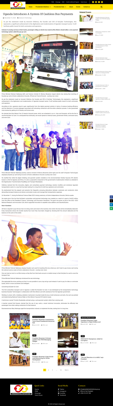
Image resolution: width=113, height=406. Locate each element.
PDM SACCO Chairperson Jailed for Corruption (92, 339)
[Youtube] (96, 2)
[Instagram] (99, 2)
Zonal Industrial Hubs (38, 317)
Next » (67, 370)
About (71, 7)
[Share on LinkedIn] (111, 204)
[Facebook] (102, 2)
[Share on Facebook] (111, 197)
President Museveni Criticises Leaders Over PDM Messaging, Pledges (102, 19)
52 (61, 370)
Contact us (86, 7)
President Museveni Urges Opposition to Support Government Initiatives (101, 126)
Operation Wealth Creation (88, 317)
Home (30, 7)
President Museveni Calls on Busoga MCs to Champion (102, 85)
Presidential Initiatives (42, 7)
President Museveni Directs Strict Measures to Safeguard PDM (103, 72)
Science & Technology (25, 18)
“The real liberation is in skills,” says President (92, 358)
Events (78, 7)
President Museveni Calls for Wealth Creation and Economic (102, 112)
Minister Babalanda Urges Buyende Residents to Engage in (102, 58)
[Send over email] (111, 208)
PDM (34, 335)
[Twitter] (93, 2)
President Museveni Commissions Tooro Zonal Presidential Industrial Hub (43, 321)
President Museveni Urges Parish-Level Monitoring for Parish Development (103, 46)
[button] (101, 7)
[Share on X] (111, 201)
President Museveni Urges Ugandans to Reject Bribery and (102, 98)
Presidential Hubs (59, 7)
